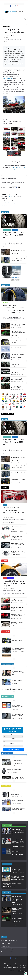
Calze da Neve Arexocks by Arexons (17, 801)
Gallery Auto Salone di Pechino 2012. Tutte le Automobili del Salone (13, 183)
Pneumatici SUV (15, 229)
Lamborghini (18, 39)
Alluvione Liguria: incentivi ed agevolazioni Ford (17, 877)
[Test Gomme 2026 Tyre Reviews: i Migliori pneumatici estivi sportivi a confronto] (6, 705)
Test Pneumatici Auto (7, 229)
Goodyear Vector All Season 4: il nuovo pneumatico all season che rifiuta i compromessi (18, 356)
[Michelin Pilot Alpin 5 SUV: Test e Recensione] (5, 474)
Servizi (19, 959)
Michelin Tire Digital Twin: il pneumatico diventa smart (17, 348)
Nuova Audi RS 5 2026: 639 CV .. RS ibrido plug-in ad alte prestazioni (18, 616)
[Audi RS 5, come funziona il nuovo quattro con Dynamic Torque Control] (5, 537)
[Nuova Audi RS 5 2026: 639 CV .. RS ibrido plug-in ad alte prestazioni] (5, 616)
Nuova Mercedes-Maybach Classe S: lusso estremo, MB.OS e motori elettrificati (18, 545)
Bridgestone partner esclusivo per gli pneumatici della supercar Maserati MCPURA (17, 386)
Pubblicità (15, 959)
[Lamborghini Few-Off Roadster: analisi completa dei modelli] (5, 601)
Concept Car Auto (6, 26)
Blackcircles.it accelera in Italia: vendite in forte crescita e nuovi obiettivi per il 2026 (18, 371)
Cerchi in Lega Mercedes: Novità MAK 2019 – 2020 (17, 639)
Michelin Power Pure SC (9, 178)
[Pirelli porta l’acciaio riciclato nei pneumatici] (5, 342)
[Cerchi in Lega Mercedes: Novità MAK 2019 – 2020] (6, 640)
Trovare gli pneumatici (13, 749)
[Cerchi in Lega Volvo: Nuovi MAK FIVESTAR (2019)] (6, 650)
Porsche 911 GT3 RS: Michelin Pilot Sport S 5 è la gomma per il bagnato (14, 583)
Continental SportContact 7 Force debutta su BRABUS (18, 363)
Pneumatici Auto (11, 578)
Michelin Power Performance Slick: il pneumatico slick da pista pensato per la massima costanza (17, 852)
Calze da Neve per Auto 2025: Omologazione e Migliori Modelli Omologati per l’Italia (18, 810)
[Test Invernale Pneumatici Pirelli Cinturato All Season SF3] (5, 260)
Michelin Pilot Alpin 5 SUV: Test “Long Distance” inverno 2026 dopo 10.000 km (18, 252)
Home (2, 959)
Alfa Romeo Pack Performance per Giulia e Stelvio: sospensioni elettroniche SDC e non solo (14, 511)
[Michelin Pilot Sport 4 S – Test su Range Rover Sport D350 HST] (14, 221)
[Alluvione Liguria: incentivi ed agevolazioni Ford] (6, 878)
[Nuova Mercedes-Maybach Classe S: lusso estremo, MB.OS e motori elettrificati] (5, 545)
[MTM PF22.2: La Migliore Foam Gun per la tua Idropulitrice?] (6, 682)
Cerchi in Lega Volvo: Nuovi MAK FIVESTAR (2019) (18, 649)
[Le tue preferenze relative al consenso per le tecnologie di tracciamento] (25, 973)
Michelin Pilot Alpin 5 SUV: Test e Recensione (18, 473)
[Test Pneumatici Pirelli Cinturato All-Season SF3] (5, 481)
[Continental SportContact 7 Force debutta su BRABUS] (5, 364)
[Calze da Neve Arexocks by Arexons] (6, 802)
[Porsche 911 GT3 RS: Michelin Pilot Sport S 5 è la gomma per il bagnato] (14, 569)
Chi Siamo (6, 959)
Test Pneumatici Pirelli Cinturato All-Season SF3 (18, 480)
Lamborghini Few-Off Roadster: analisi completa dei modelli (18, 599)
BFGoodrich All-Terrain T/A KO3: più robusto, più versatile (18, 325)
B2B (22, 959)
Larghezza (12, 734)
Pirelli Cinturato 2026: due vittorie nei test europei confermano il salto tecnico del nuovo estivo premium (18, 716)
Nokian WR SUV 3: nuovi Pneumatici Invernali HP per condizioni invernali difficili (18, 762)
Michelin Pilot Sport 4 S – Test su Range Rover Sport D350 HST (13, 234)
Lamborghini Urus (8, 78)
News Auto (5, 504)
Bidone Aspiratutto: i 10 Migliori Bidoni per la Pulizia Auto (18, 673)
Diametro (12, 743)
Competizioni (5, 302)
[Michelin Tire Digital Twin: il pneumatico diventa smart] (5, 349)
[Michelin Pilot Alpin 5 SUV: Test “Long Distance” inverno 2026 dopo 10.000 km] (5, 252)
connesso (10, 196)
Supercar (4, 578)
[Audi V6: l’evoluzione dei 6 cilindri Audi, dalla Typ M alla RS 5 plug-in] (5, 529)
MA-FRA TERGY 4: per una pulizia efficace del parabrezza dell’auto (17, 869)
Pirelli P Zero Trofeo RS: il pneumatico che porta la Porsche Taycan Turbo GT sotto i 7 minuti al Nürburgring (18, 333)
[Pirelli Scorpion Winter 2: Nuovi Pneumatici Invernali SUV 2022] (6, 779)
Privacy (25, 959)
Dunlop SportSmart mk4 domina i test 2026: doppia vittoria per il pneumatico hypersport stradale (18, 832)
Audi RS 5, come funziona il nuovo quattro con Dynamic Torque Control (17, 536)
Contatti (10, 959)
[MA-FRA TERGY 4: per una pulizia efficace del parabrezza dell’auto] (6, 870)
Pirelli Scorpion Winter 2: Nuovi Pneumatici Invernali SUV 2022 (18, 779)
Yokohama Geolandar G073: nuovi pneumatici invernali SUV (14, 770)
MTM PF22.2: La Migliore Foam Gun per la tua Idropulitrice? (17, 682)
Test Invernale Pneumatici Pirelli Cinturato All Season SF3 (18, 259)
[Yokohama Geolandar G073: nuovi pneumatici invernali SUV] (4, 771)
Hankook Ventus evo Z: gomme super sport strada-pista (17, 378)
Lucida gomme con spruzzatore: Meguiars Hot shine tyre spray (13, 884)
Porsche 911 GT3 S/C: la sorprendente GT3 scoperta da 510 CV (17, 607)
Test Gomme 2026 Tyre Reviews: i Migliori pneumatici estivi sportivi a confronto (18, 706)
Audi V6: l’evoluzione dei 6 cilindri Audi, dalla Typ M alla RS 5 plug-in (18, 528)
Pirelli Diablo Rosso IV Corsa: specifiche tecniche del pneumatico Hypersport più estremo (18, 842)
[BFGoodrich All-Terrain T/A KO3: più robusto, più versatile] (5, 326)
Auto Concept (6, 39)
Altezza (12, 738)
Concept (10, 39)
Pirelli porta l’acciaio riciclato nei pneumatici (18, 341)
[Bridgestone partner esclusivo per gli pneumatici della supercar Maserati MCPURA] (5, 387)
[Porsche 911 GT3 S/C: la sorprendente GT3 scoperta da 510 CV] (5, 608)
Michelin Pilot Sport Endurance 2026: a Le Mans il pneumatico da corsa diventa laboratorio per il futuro (13, 309)
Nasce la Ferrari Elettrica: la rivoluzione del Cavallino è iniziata (17, 624)
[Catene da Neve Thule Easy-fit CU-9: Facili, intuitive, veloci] (5, 794)
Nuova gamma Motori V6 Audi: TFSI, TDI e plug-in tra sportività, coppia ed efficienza (18, 553)
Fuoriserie (14, 39)
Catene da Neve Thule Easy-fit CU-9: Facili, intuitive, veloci (17, 793)
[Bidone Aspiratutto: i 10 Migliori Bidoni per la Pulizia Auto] (6, 673)
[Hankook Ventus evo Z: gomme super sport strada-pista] (5, 380)
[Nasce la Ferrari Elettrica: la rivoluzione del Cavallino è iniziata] (5, 624)
